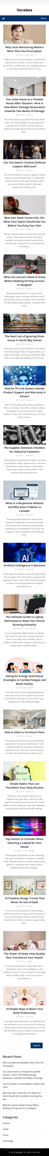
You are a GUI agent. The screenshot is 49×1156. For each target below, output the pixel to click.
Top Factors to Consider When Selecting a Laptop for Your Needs (24, 842)
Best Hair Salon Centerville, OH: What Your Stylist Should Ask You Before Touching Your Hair (24, 221)
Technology (30, 628)
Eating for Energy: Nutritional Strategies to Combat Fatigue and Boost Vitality (24, 680)
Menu (44, 18)
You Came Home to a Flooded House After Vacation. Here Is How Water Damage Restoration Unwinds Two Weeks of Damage (23, 1074)
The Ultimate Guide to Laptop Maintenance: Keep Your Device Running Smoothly (24, 620)
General (29, 55)
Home (29, 736)
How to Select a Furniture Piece (24, 732)
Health (30, 687)
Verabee (24, 9)
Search (36, 1045)
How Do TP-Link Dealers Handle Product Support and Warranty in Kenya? (25, 392)
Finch (21, 55)
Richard (21, 569)
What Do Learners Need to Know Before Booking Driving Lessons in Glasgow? (24, 281)
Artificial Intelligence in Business (24, 565)
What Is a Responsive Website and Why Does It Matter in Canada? (25, 507)
